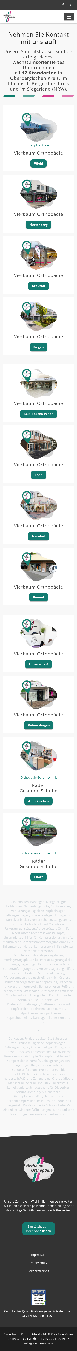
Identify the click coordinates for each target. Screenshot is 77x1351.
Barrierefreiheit (38, 1271)
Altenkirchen (38, 801)
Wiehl (38, 163)
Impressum (38, 1255)
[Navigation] (69, 16)
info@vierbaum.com (38, 1343)
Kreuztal (38, 286)
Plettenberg (38, 225)
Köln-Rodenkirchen (38, 414)
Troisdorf (39, 536)
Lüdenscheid (38, 664)
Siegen (38, 347)
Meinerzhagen (38, 725)
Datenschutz (38, 1263)
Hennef (38, 597)
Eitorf (38, 877)
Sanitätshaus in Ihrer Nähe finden (38, 1228)
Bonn (39, 475)
